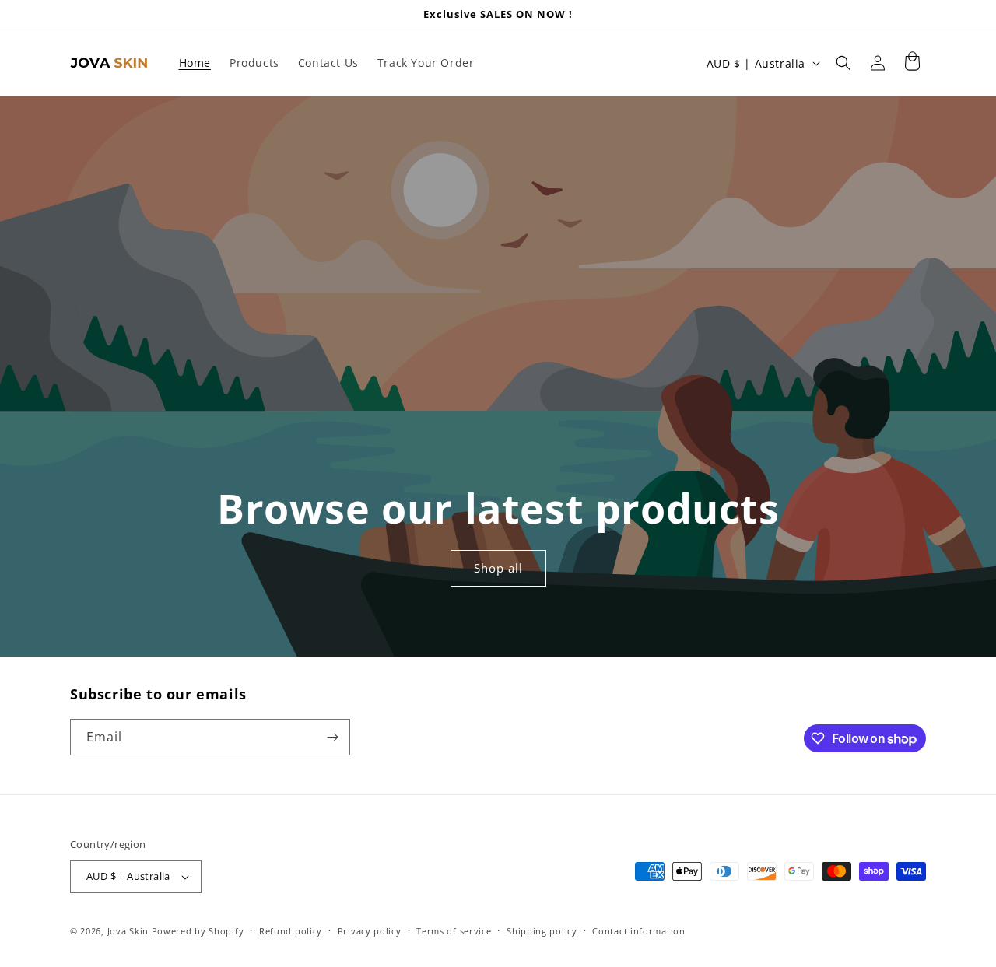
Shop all (497, 568)
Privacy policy (370, 931)
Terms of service (453, 931)
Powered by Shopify (198, 931)
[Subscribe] (332, 737)
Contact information (638, 931)
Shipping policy (542, 931)
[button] (843, 63)
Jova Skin (128, 931)
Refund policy (290, 931)
